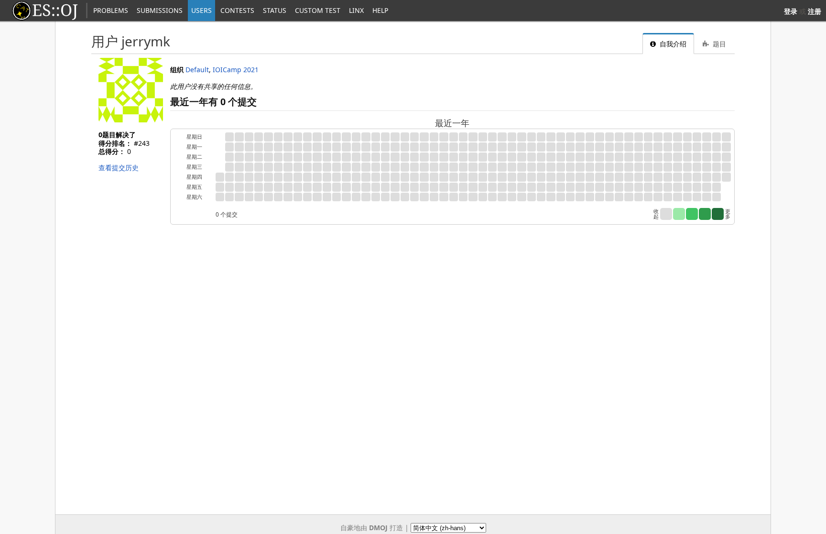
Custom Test (317, 10)
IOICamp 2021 (236, 69)
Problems (110, 10)
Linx (356, 10)
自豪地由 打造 (371, 527)
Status (274, 10)
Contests (237, 10)
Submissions (160, 10)
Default (197, 69)
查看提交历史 (118, 167)
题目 (718, 43)
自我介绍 (672, 43)
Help (380, 10)
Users (201, 10)
